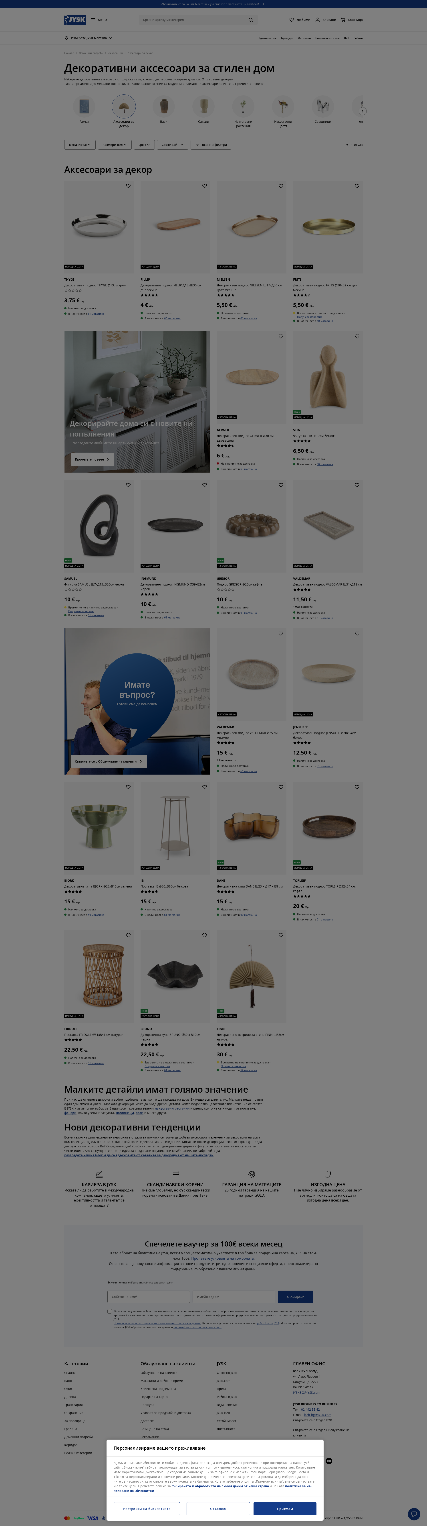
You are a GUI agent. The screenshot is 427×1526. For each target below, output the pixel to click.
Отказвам (218, 1509)
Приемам (285, 1509)
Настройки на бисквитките (147, 1509)
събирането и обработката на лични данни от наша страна (220, 1486)
